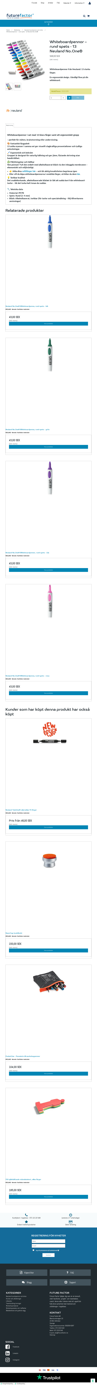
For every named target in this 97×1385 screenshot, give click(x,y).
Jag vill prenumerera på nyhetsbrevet (50, 1250)
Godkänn (48, 1255)
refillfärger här (29, 171)
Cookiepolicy (21, 1383)
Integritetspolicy (7, 1383)
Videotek (66, 3)
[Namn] (48, 1241)
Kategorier (48, 22)
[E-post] (48, 1246)
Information (79, 3)
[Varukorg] (88, 16)
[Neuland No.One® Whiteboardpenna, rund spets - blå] (50, 258)
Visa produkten (48, 324)
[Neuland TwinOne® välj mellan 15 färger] (50, 762)
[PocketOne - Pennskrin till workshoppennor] (50, 1008)
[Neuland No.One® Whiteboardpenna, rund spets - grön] (50, 381)
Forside (34, 3)
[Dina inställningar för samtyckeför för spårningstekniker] (93, 1381)
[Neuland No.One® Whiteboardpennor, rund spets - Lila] (50, 504)
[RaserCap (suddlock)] (50, 885)
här (78, 174)
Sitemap (52, 1335)
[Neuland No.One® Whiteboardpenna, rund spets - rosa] (50, 628)
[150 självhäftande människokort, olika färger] (50, 1131)
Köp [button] (78, 98)
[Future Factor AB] (20, 16)
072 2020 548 (59, 1328)
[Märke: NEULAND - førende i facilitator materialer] (14, 110)
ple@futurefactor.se (61, 1333)
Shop (42, 3)
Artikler (50, 3)
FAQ (58, 3)
